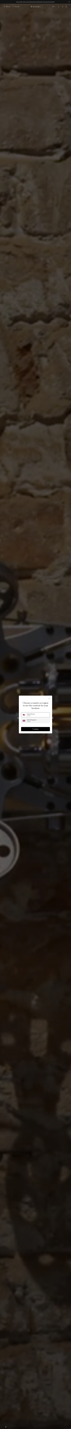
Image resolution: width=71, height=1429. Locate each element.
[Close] (49, 698)
